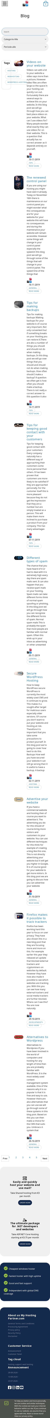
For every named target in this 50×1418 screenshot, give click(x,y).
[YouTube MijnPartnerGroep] (21, 1387)
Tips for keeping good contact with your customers (37, 432)
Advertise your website (37, 800)
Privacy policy (14, 1330)
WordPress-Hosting (17, 82)
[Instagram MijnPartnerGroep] (13, 1387)
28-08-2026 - (13, 1372)
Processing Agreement (18, 1326)
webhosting (13, 76)
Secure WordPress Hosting (35, 676)
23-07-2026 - (13, 1381)
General (33, 288)
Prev (5, 1158)
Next (45, 1158)
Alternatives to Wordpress (37, 1038)
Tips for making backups (33, 306)
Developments (36, 1022)
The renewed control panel (37, 179)
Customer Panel (15, 1354)
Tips (31, 163)
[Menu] (5, 3)
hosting (11, 71)
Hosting (33, 784)
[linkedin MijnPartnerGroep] (17, 1387)
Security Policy (14, 1333)
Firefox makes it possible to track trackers (37, 918)
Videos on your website (36, 63)
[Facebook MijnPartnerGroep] (9, 1387)
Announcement (14, 1351)
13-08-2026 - (13, 1376)
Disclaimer (12, 1336)
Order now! (25, 1202)
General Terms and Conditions (21, 1323)
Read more (34, 166)
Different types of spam (37, 559)
